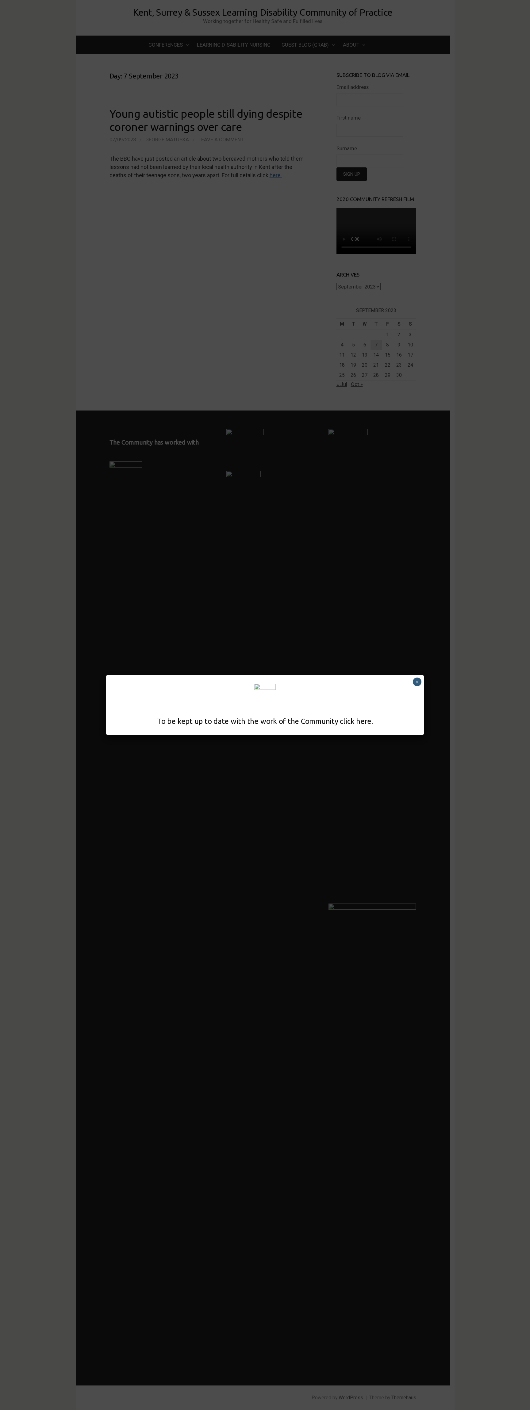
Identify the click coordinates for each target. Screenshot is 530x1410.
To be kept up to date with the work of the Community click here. (265, 721)
